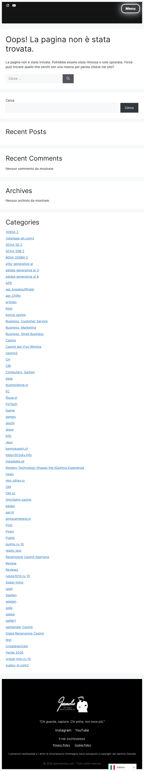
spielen (11, 601)
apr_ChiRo (13, 296)
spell (9, 589)
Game (10, 410)
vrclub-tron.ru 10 (18, 659)
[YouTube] (14, 5)
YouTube (82, 730)
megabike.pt (15, 461)
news (10, 474)
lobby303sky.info (19, 455)
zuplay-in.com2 (17, 665)
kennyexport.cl (17, 449)
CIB (8, 366)
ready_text (13, 550)
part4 (10, 512)
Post (9, 525)
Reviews (12, 570)
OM (8, 487)
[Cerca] (68, 78)
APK (9, 283)
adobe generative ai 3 (22, 270)
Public (10, 538)
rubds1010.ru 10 (18, 576)
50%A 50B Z (15, 251)
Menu (131, 8)
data (9, 378)
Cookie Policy (83, 745)
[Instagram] (7, 5)
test (8, 640)
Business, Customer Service (27, 321)
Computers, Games (20, 372)
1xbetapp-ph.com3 (20, 238)
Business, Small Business (25, 334)
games (11, 417)
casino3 (11, 353)
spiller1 (11, 621)
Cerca (10, 100)
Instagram (63, 730)
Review (11, 563)
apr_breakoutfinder (20, 289)
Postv (10, 531)
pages (10, 506)
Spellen (11, 595)
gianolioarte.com (64, 763)
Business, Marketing (21, 327)
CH (8, 359)
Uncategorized (17, 646)
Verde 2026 (14, 652)
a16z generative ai (19, 264)
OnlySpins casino (18, 500)
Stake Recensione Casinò (25, 633)
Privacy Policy (61, 745)
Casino (11, 340)
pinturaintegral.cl (18, 519)
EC (8, 391)
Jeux (9, 442)
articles (11, 302)
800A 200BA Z (17, 257)
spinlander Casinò (19, 627)
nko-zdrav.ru (15, 480)
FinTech (11, 404)
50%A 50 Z (14, 245)
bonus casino (16, 315)
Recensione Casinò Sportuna (27, 557)
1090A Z (12, 232)
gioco (10, 429)
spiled (10, 614)
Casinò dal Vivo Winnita (23, 347)
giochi (10, 423)
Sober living (14, 582)
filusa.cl (11, 398)
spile (9, 608)
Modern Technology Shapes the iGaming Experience (45, 468)
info (8, 436)
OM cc (10, 493)
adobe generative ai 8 (22, 276)
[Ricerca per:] (34, 78)
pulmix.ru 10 (15, 544)
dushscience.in (17, 385)
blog (9, 308)
